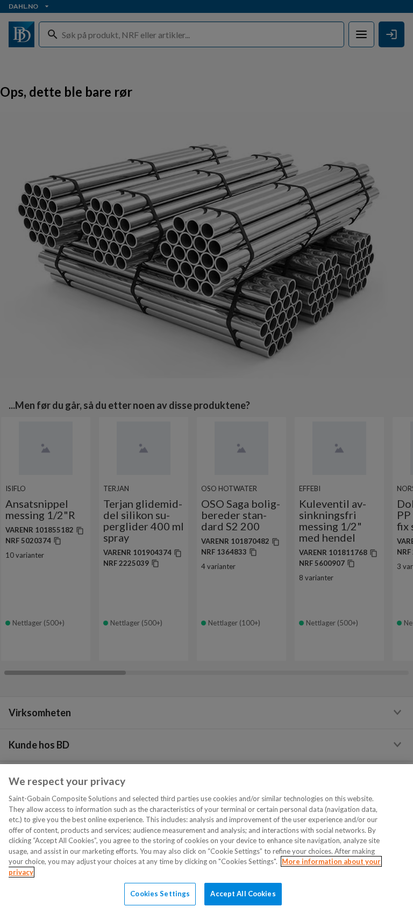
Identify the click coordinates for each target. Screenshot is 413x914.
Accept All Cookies (242, 893)
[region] (206, 839)
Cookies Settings (160, 893)
